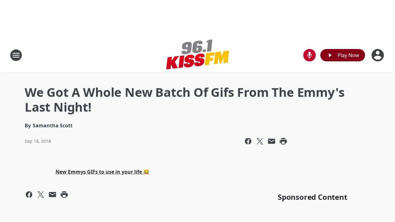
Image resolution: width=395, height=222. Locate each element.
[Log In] (378, 55)
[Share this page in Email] (271, 141)
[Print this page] (283, 141)
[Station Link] (197, 55)
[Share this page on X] (260, 141)
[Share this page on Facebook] (248, 141)
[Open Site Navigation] (16, 55)
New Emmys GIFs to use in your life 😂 (102, 171)
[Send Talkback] (309, 55)
